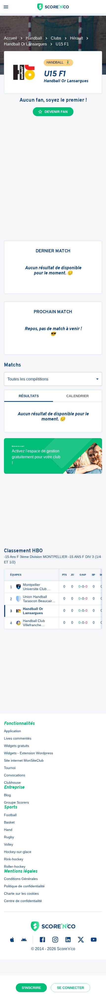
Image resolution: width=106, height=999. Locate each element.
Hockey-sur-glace (17, 852)
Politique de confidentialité (24, 886)
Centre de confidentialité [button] (23, 901)
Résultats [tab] (29, 396)
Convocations (14, 775)
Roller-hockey (14, 866)
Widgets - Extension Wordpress (28, 753)
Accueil (10, 38)
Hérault (76, 38)
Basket (9, 822)
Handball (34, 38)
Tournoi (10, 768)
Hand (8, 830)
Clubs (56, 38)
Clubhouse (12, 782)
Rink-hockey (13, 859)
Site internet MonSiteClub (24, 760)
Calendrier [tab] (77, 396)
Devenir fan (56, 112)
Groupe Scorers (16, 802)
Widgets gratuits (16, 746)
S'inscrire (31, 988)
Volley (8, 844)
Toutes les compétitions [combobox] (27, 379)
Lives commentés (17, 738)
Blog (7, 795)
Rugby (9, 837)
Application (12, 731)
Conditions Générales (21, 879)
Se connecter (70, 988)
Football (10, 815)
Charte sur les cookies (21, 893)
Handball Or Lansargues (25, 44)
